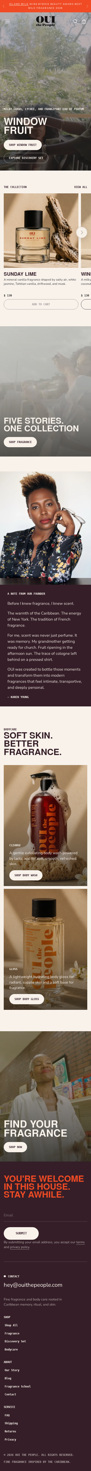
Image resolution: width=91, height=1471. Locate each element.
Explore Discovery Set (26, 158)
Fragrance (12, 1333)
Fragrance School (18, 1386)
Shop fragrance (20, 442)
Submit (21, 1233)
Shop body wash (25, 875)
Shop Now (15, 1147)
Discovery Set (15, 1341)
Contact (10, 1394)
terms (80, 1242)
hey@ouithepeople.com (33, 1285)
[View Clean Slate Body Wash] (45, 825)
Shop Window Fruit (23, 145)
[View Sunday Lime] (41, 230)
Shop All (11, 1325)
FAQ (7, 1415)
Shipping (11, 1423)
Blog (8, 1378)
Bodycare (11, 1349)
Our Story (12, 1370)
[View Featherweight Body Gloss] (45, 949)
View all (80, 187)
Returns (10, 1431)
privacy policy (19, 1247)
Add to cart (41, 304)
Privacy (10, 1439)
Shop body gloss (26, 999)
